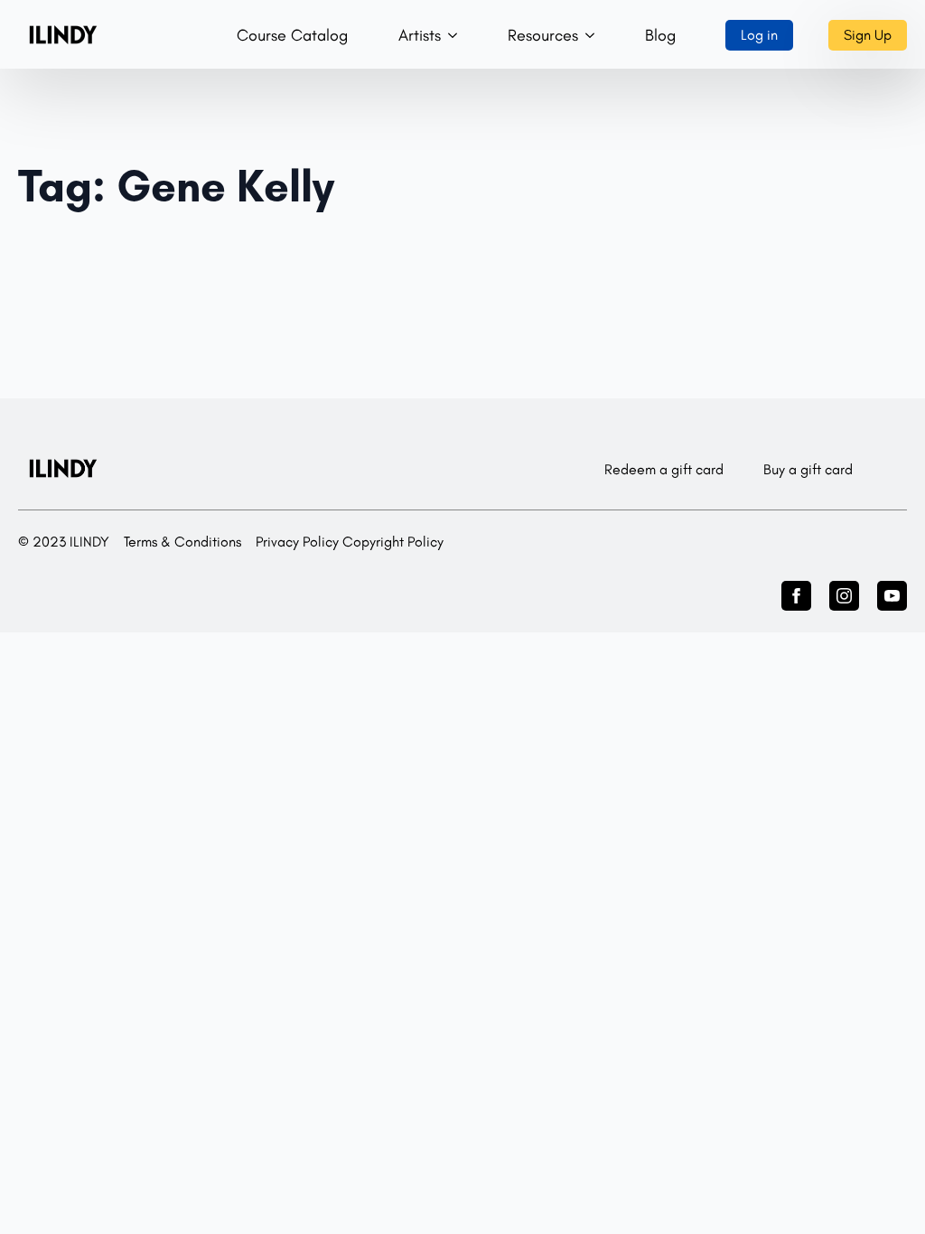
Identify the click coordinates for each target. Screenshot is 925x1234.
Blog (660, 35)
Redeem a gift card (664, 469)
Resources (543, 35)
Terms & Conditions (182, 541)
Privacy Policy (297, 541)
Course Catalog (292, 35)
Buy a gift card (808, 469)
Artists (419, 35)
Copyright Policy (393, 541)
